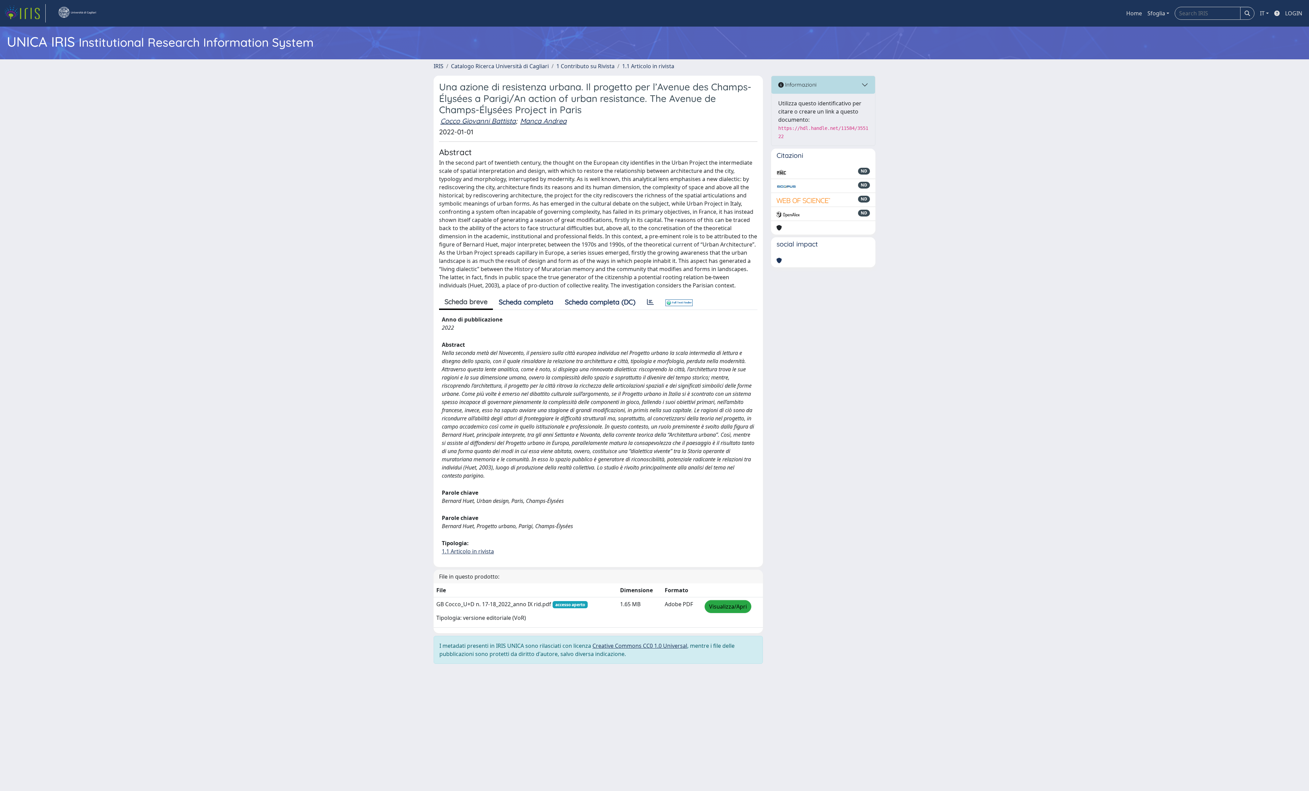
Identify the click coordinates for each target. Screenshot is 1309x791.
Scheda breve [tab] (466, 301)
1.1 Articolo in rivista (648, 66)
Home (1134, 13)
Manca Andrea (543, 121)
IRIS (438, 66)
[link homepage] (25, 13)
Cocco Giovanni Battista (478, 121)
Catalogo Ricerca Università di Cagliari (500, 66)
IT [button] (1262, 13)
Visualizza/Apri (728, 606)
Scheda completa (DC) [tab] (600, 302)
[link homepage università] (77, 13)
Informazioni (800, 84)
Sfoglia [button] (1156, 13)
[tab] (650, 302)
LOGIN (1293, 13)
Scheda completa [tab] (526, 302)
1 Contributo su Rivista (585, 66)
